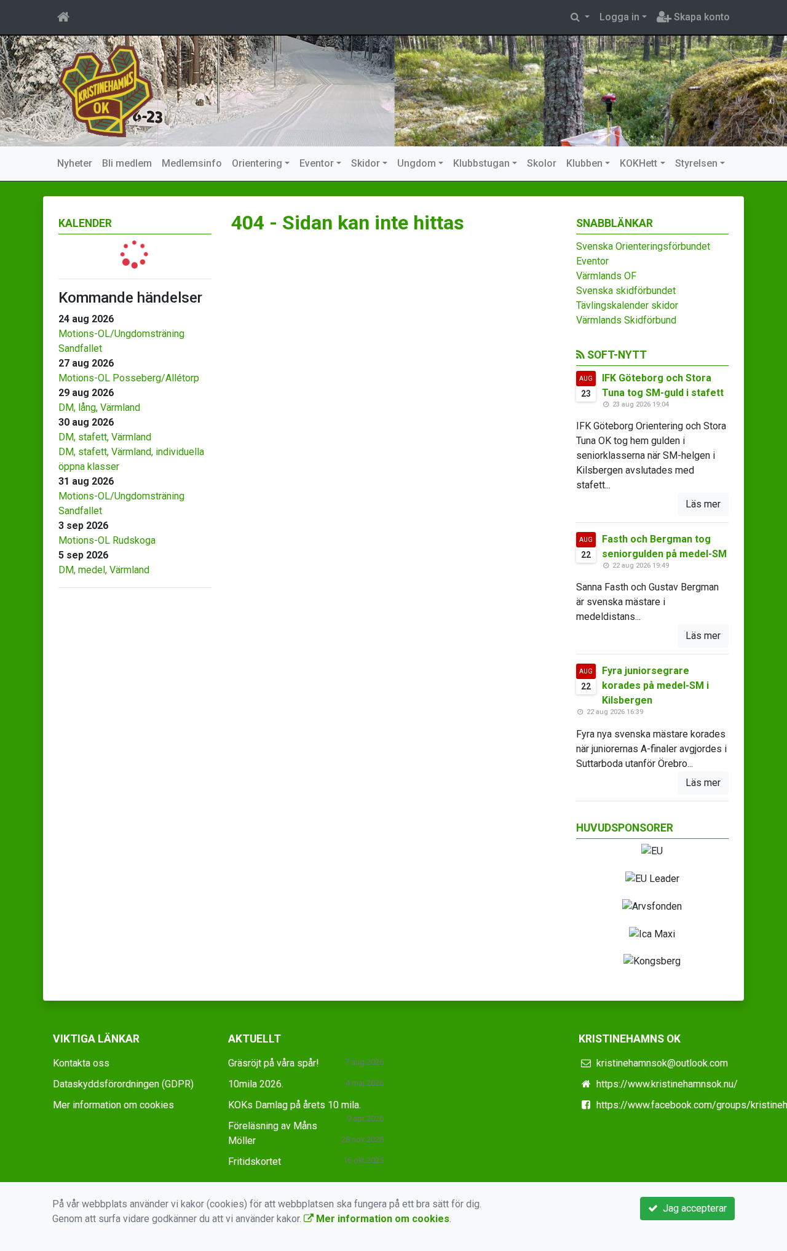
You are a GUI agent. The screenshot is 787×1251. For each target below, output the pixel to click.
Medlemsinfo (192, 163)
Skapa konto (700, 17)
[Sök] (580, 17)
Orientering (257, 163)
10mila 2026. (255, 1084)
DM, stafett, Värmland (104, 437)
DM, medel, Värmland (103, 570)
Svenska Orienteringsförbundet (643, 246)
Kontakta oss (81, 1063)
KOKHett (638, 163)
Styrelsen (696, 163)
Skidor (365, 163)
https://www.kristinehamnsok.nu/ (667, 1084)
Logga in (619, 17)
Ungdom (416, 163)
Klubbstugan (481, 163)
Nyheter (74, 163)
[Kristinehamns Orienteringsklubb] (106, 90)
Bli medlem (127, 163)
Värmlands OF (606, 276)
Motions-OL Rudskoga (107, 540)
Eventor (316, 163)
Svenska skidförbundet (626, 290)
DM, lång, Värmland (99, 407)
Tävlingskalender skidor (627, 305)
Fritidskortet (254, 1161)
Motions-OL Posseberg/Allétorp (128, 378)
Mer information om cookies (113, 1105)
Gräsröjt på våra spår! (273, 1063)
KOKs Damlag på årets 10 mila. (294, 1105)
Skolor (541, 163)
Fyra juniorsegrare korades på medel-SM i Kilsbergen (655, 685)
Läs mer (703, 504)
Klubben (584, 163)
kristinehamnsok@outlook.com (662, 1063)
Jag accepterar (692, 1208)
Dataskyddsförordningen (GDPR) (123, 1084)
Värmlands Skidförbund (626, 320)
